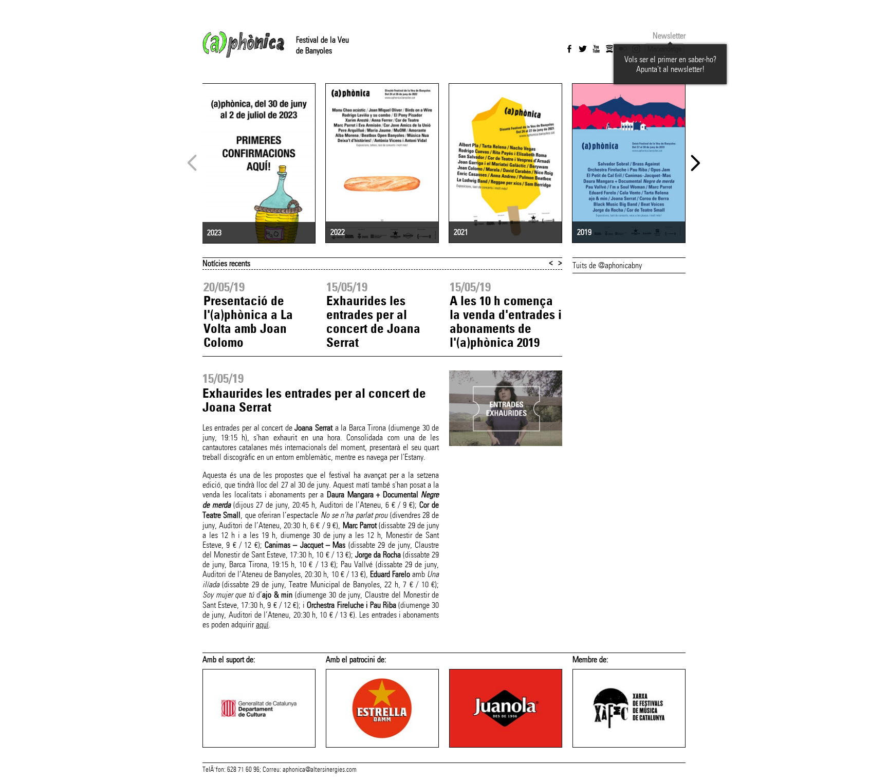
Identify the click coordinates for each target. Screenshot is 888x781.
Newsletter (669, 36)
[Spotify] (609, 49)
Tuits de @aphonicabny (607, 265)
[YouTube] (596, 49)
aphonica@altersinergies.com (320, 770)
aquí (262, 624)
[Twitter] (583, 49)
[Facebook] (569, 49)
